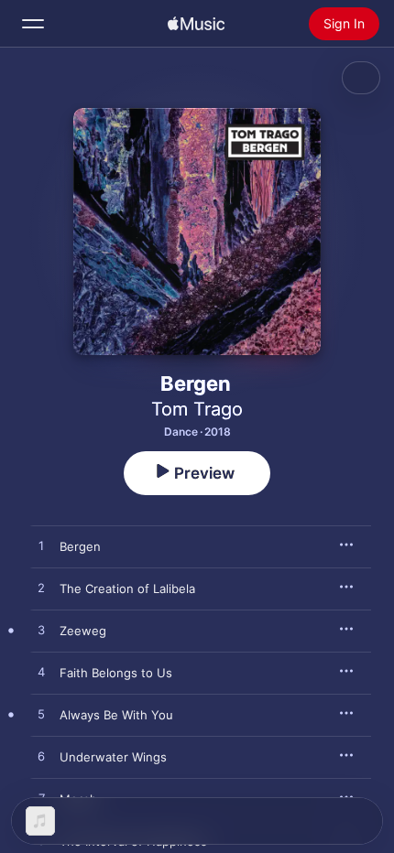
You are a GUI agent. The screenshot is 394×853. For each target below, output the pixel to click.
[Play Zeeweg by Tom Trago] (41, 630)
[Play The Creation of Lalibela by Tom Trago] (41, 588)
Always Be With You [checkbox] (116, 714)
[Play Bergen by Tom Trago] (41, 546)
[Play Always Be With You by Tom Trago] (41, 715)
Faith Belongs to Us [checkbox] (116, 672)
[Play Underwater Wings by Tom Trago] (41, 757)
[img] (196, 24)
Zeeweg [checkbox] (83, 630)
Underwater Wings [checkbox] (113, 757)
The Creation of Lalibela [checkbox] (127, 588)
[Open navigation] (33, 24)
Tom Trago (197, 409)
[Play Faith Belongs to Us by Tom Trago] (41, 672)
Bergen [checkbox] (80, 546)
